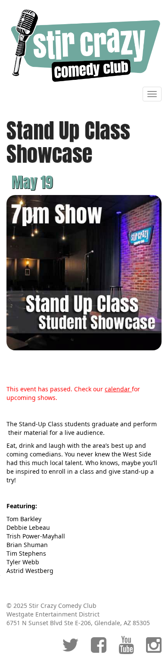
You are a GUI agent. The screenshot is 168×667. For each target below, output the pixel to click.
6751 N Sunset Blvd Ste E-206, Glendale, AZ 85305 (78, 623)
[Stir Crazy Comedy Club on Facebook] (98, 649)
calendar (118, 389)
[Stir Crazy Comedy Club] (84, 45)
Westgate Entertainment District (53, 614)
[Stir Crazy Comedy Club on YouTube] (126, 649)
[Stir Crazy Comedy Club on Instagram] (154, 649)
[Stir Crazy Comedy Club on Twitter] (70, 649)
